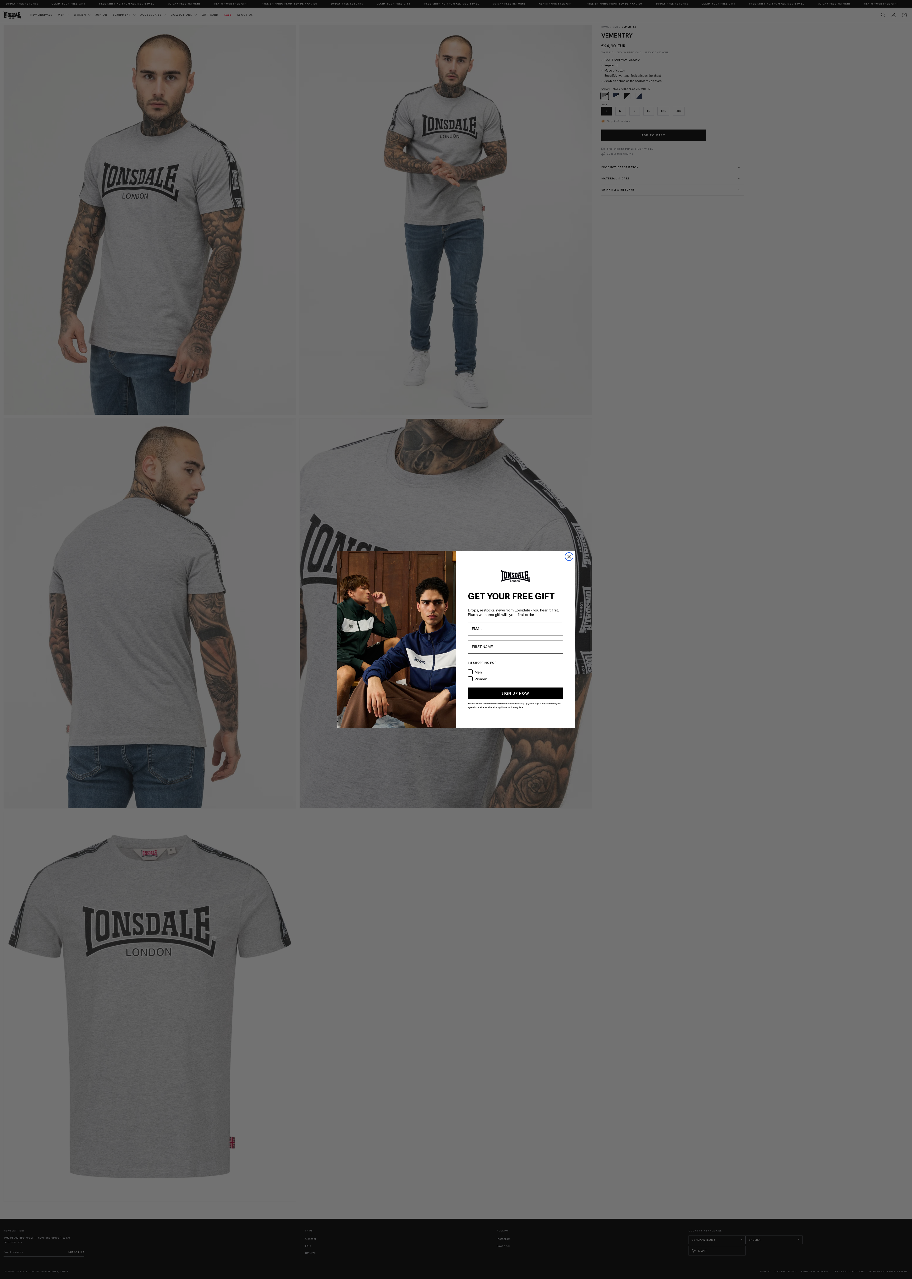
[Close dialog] (569, 556)
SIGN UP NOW (515, 693)
